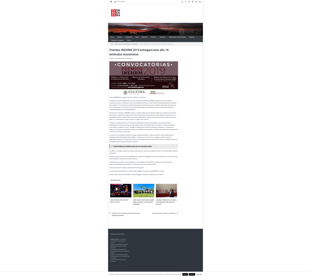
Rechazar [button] (192, 274)
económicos (144, 174)
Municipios (129, 37)
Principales (135, 44)
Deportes (192, 37)
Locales (119, 37)
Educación (144, 37)
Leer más (199, 274)
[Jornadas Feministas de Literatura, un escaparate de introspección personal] (166, 190)
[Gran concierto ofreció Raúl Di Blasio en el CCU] (120, 190)
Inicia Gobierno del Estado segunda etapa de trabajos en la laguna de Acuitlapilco (143, 202)
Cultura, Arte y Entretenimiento (177, 37)
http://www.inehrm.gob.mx (137, 167)
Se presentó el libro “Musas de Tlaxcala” (164, 213)
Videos (129, 40)
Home (112, 44)
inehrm (156, 174)
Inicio (112, 37)
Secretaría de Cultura (154, 113)
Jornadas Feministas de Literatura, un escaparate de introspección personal (166, 202)
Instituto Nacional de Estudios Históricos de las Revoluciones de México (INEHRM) (132, 100)
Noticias (153, 37)
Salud (136, 37)
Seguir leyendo (120, 264)
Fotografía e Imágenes (117, 40)
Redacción (129, 58)
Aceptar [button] (185, 274)
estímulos (151, 174)
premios (161, 174)
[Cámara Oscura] (155, 29)
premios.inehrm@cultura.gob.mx (118, 164)
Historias (162, 37)
